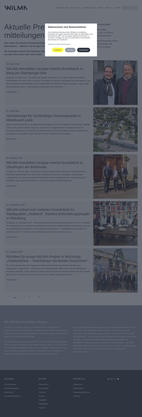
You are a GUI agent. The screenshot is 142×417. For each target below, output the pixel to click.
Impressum (51, 44)
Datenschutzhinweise (63, 44)
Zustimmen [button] (57, 50)
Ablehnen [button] (70, 50)
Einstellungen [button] (83, 50)
